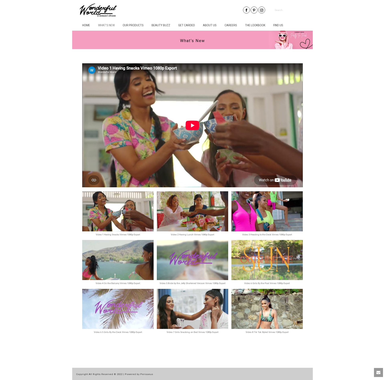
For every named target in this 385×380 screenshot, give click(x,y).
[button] (118, 215)
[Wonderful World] (98, 10)
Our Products (133, 25)
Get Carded (186, 25)
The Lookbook (255, 25)
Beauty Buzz (161, 25)
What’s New (106, 25)
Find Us (278, 25)
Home (86, 25)
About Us (210, 25)
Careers (231, 25)
